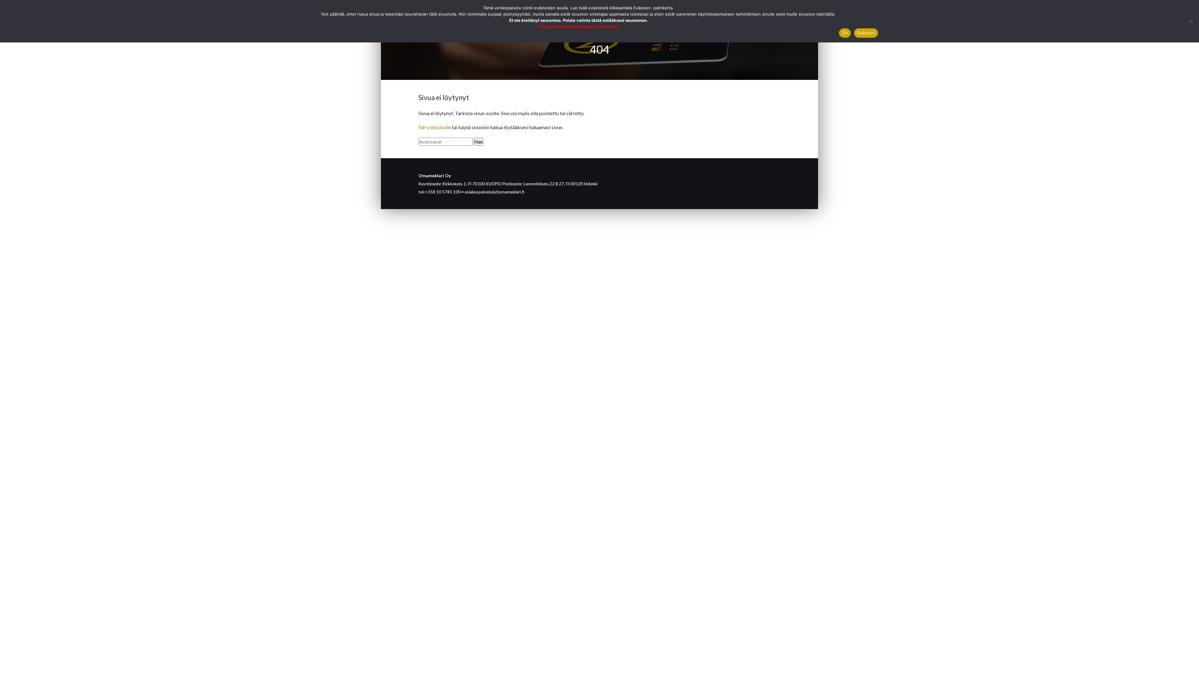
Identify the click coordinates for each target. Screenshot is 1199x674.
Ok (845, 32)
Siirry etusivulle (434, 127)
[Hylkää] (1191, 21)
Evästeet (866, 32)
